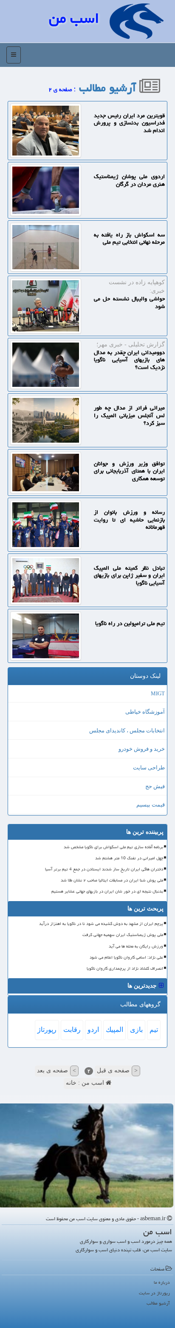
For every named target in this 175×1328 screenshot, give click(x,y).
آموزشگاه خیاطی (145, 712)
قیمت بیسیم (150, 804)
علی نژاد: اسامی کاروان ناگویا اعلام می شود (126, 957)
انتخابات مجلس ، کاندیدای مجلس (127, 730)
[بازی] (87, 1155)
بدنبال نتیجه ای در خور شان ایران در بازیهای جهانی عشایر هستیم (107, 891)
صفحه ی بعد (56, 1070)
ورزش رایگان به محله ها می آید (136, 946)
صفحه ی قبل (117, 1070)
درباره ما (162, 1282)
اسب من (74, 18)
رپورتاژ (46, 1029)
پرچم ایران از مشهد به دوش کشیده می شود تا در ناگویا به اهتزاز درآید (101, 923)
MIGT (158, 693)
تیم (154, 1029)
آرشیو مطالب (109, 87)
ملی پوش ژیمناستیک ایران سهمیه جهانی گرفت (122, 934)
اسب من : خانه (86, 1083)
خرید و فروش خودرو (142, 749)
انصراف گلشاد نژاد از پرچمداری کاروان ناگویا (125, 968)
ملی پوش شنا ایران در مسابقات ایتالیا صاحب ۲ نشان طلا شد (112, 880)
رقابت (72, 1029)
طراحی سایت (149, 767)
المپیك (114, 1029)
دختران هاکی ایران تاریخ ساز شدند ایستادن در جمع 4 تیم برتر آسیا (104, 869)
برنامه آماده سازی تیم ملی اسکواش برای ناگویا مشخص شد (113, 847)
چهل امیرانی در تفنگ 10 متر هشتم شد (129, 858)
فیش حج (155, 786)
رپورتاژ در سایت (154, 1292)
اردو (93, 1029)
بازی (136, 1029)
